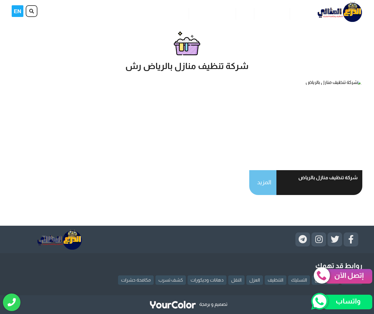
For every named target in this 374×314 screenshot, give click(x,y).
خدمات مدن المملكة (212, 12)
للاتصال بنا (175, 12)
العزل (254, 279)
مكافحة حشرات (136, 279)
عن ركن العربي (272, 12)
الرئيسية (301, 12)
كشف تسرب (170, 279)
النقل (236, 279)
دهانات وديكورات (207, 279)
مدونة (244, 12)
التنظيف (275, 279)
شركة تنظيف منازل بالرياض (328, 177)
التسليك (299, 279)
